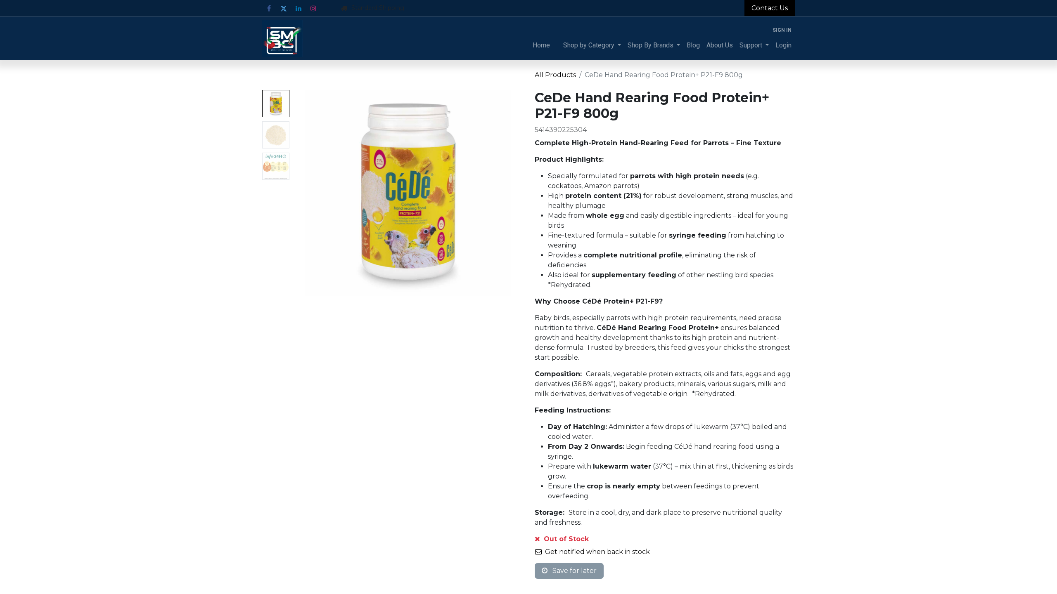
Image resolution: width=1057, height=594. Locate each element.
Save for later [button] (574, 571)
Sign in (782, 30)
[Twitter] (283, 8)
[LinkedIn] (298, 8)
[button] (310, 193)
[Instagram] (313, 8)
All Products (555, 75)
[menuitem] (541, 45)
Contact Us (769, 8)
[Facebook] (268, 8)
